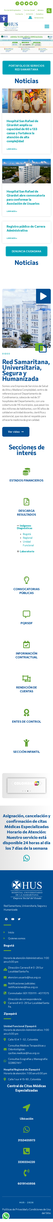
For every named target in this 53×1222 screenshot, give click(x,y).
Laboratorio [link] (27, 551)
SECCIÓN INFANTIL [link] (26, 751)
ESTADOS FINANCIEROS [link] (26, 480)
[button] (49, 10)
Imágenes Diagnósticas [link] (24, 527)
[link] (4, 18)
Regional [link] (28, 537)
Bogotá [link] (27, 534)
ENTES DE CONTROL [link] (26, 721)
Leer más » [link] (12, 149)
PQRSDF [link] (27, 623)
